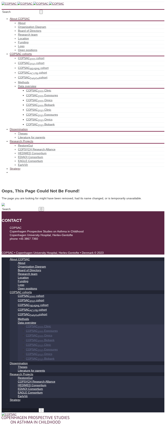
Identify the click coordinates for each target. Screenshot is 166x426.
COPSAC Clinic (38, 90)
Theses (23, 133)
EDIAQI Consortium (30, 157)
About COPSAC (20, 18)
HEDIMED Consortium (32, 153)
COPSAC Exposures (42, 95)
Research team (28, 34)
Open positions (27, 50)
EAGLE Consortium (30, 161)
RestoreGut (25, 145)
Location (23, 38)
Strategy (15, 168)
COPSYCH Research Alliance (36, 149)
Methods (23, 82)
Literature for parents (31, 137)
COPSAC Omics (39, 100)
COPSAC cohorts (21, 53)
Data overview (27, 86)
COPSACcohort (32, 77)
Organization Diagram (32, 26)
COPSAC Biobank (40, 104)
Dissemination (19, 129)
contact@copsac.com (23, 242)
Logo (21, 46)
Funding (23, 42)
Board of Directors (29, 30)
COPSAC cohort (31, 58)
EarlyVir (23, 164)
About (22, 23)
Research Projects (21, 141)
